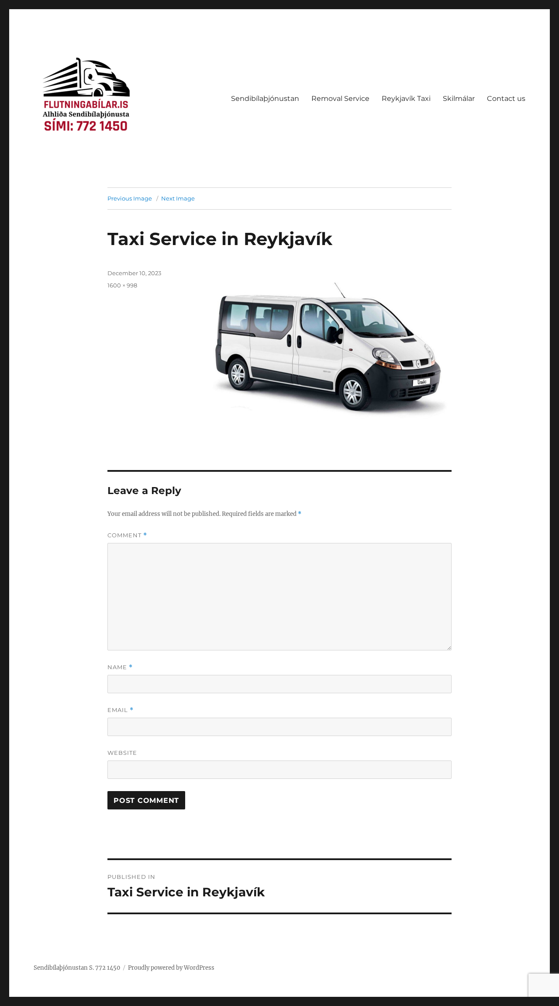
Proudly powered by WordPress (171, 967)
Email (120, 710)
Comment (127, 535)
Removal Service (340, 98)
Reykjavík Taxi (406, 98)
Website (122, 752)
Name (120, 667)
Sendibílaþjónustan (265, 98)
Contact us (506, 98)
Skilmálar (459, 98)
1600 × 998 (122, 285)
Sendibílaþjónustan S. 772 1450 (77, 967)
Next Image (178, 198)
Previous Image (129, 198)
